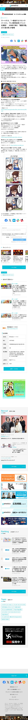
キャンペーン (4, 18)
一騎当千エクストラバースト (7, 34)
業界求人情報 (17, 8)
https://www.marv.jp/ (11, 328)
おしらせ (14, 697)
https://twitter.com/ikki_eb (16, 145)
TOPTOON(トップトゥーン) (7, 607)
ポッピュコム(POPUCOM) (7, 609)
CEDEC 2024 (17, 607)
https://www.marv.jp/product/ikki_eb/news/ (11, 137)
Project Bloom (5, 614)
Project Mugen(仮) (17, 609)
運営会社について (14, 687)
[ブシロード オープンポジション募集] (14, 14)
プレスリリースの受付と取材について (14, 692)
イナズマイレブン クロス (7, 604)
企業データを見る (14, 369)
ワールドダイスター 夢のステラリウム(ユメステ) (11, 616)
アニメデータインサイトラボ (19, 604)
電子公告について (14, 694)
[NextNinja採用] (14, 635)
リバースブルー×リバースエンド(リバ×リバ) (11, 612)
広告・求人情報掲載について (14, 689)
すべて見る (14, 267)
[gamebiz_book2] (14, 389)
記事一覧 (2, 8)
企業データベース (9, 8)
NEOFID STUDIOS (5, 619)
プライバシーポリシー (14, 699)
